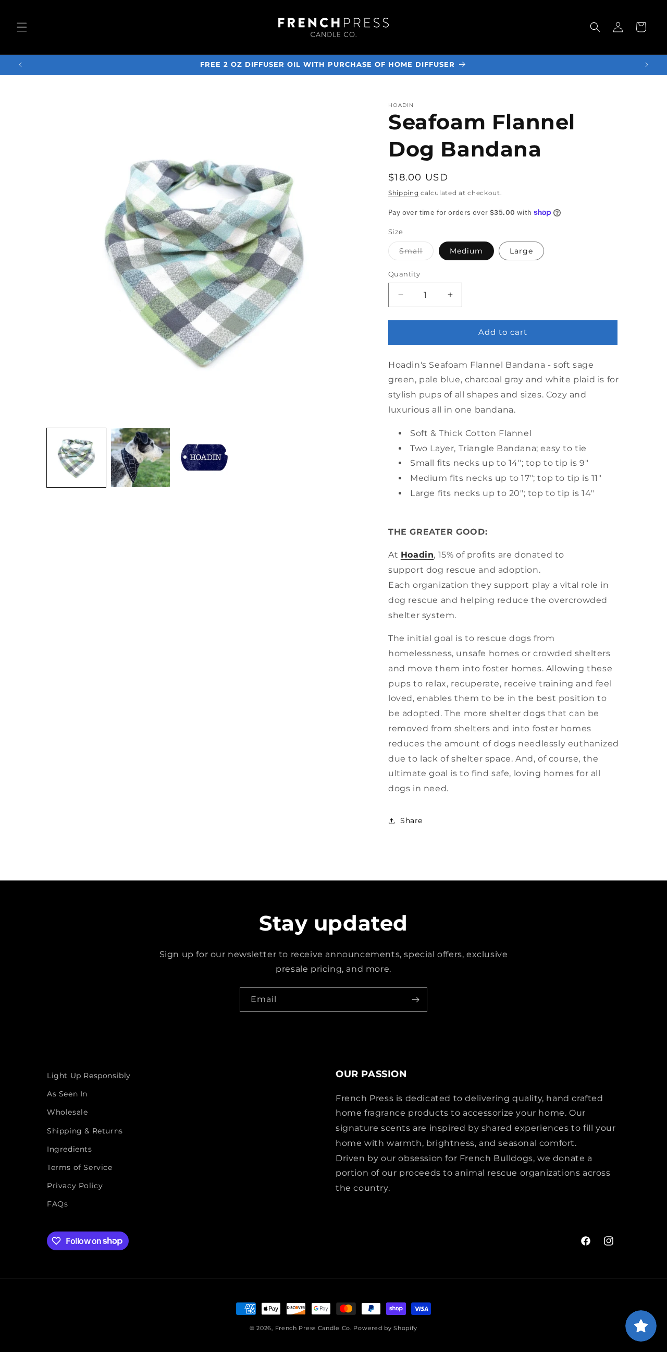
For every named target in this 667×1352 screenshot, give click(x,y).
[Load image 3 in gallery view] (204, 457)
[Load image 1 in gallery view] (76, 457)
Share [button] (411, 820)
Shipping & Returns (85, 1131)
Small (416, 253)
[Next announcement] (646, 65)
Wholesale (67, 1112)
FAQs (57, 1204)
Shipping (403, 193)
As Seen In (67, 1093)
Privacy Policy (75, 1185)
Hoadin (417, 555)
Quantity (404, 274)
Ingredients (69, 1149)
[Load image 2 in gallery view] (140, 457)
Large (521, 251)
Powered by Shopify (385, 1328)
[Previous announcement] (20, 65)
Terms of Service (80, 1167)
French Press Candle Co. (313, 1328)
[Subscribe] (415, 999)
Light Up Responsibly (89, 1075)
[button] (21, 27)
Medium (466, 251)
